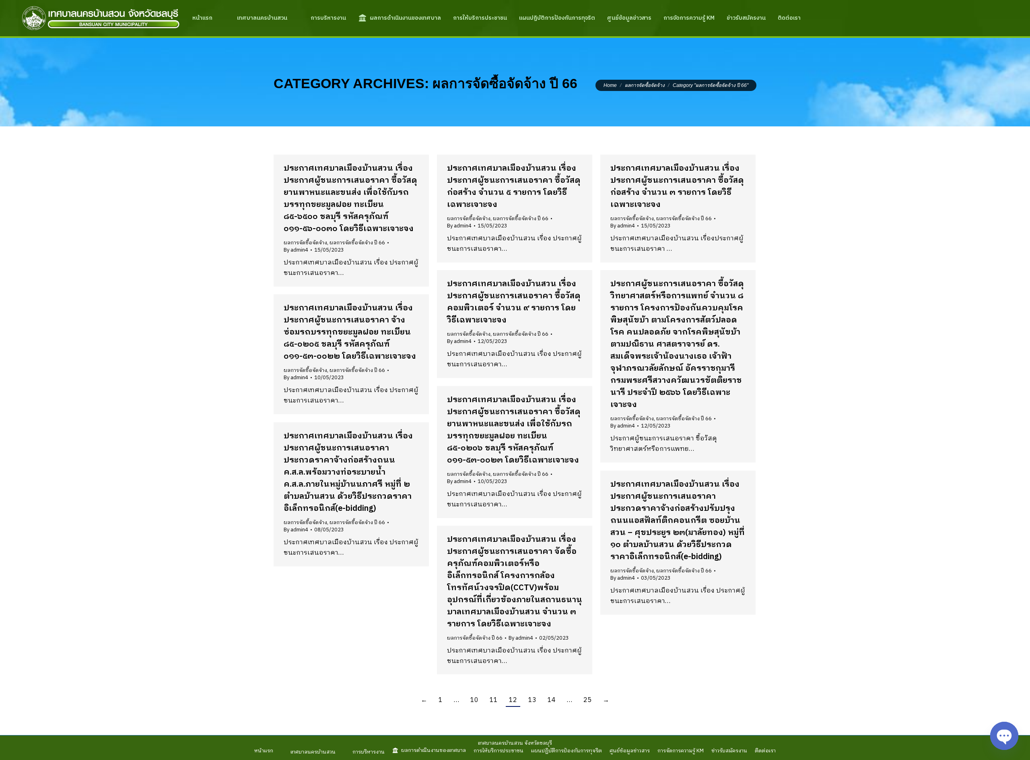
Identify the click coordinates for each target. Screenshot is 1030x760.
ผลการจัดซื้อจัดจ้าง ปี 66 (357, 242)
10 (474, 700)
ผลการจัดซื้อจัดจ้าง (305, 242)
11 (494, 700)
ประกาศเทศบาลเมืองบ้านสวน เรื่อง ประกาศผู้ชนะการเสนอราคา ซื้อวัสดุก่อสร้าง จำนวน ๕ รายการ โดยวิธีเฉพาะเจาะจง (514, 186)
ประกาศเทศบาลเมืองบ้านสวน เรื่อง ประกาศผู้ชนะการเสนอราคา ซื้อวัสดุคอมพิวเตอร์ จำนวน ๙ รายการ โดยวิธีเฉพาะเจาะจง (514, 302)
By (296, 250)
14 (552, 700)
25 (587, 700)
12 (513, 700)
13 (532, 700)
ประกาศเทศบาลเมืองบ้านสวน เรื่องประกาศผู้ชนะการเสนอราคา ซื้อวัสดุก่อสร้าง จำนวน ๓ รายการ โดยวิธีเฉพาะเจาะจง (677, 186)
